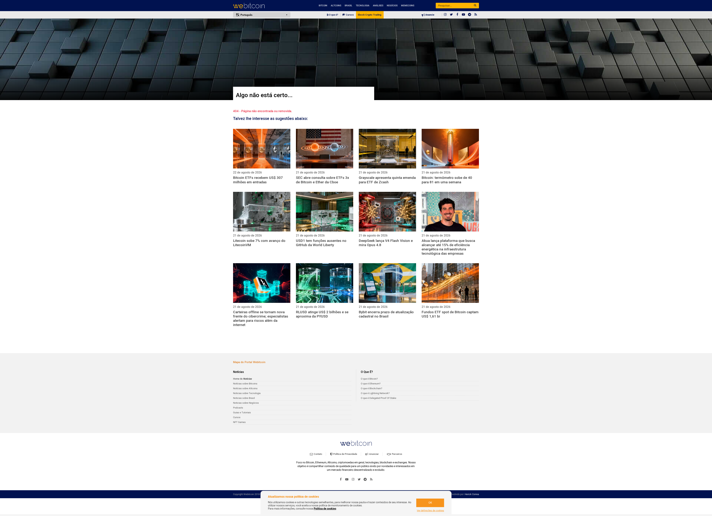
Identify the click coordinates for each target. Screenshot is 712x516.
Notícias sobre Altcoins (245, 388)
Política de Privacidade (345, 454)
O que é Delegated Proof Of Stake (378, 398)
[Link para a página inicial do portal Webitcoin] (356, 443)
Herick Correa (472, 494)
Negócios (392, 5)
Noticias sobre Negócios (246, 403)
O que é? (333, 15)
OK (430, 503)
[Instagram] (445, 15)
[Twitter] (451, 15)
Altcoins (336, 5)
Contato (317, 454)
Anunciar (374, 454)
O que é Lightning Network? (375, 393)
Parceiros (396, 454)
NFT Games (239, 422)
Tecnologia (362, 5)
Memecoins (407, 5)
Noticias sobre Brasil (244, 398)
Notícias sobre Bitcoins (245, 383)
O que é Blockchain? (371, 388)
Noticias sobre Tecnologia (247, 393)
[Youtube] (463, 15)
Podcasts (238, 407)
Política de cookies (325, 509)
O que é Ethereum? (370, 383)
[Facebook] (457, 15)
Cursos (349, 15)
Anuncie (429, 15)
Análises (378, 5)
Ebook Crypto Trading (369, 15)
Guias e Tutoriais (242, 412)
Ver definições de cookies (430, 510)
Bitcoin (323, 5)
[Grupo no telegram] (469, 15)
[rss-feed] (476, 15)
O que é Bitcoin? (369, 379)
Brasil (348, 5)
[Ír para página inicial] (261, 5)
